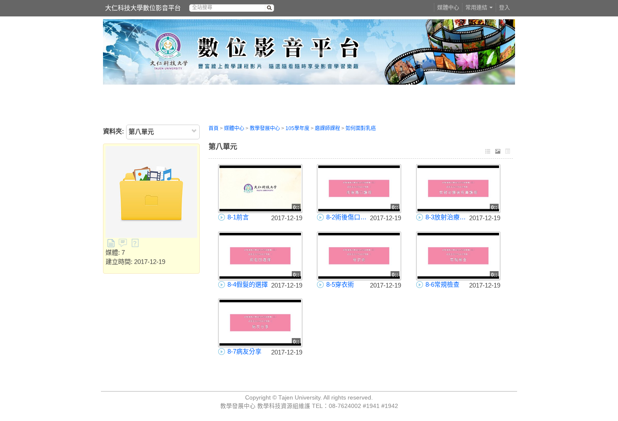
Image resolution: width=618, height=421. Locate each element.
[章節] (488, 152)
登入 (504, 7)
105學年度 (297, 128)
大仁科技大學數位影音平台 (143, 7)
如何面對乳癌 (361, 128)
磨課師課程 (327, 128)
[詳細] (508, 152)
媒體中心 (448, 7)
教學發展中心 (265, 128)
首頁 (214, 128)
